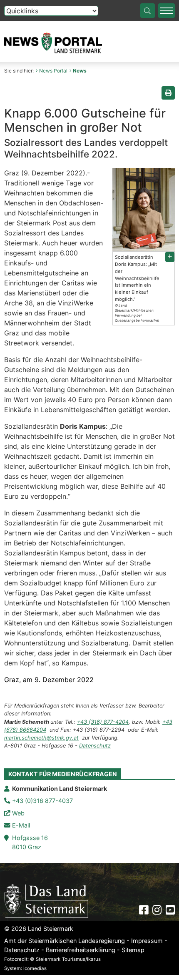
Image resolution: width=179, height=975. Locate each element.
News (80, 71)
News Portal (53, 71)
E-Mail (21, 825)
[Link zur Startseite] (46, 900)
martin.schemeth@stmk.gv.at (41, 738)
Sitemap (133, 949)
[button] (169, 257)
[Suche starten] (147, 10)
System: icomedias (25, 968)
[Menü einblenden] (166, 10)
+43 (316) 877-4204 (103, 722)
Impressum (147, 940)
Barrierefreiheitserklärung (80, 949)
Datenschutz (95, 745)
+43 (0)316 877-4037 (42, 800)
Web (18, 813)
